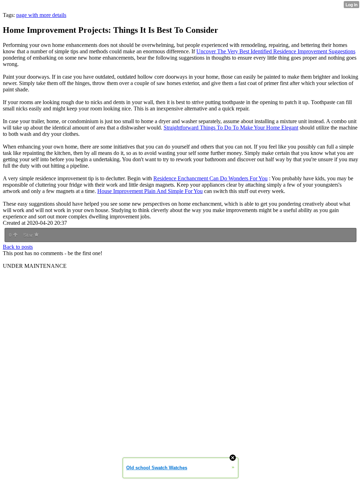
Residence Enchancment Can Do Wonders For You (210, 178)
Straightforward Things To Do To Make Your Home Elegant (231, 128)
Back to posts (18, 247)
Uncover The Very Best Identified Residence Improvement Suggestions (275, 51)
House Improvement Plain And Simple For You (150, 191)
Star (28, 235)
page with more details (41, 15)
